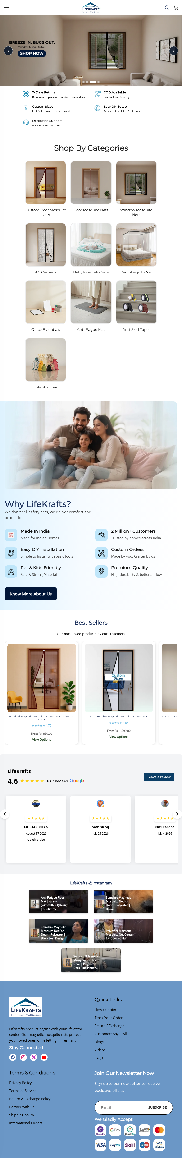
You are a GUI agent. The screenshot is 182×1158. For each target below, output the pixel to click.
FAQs (99, 1058)
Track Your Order (109, 1017)
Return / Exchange (109, 1025)
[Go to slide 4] (98, 82)
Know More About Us (31, 594)
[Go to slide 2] (87, 82)
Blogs (99, 1041)
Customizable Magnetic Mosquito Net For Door (118, 716)
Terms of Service (22, 1090)
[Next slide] (173, 50)
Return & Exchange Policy (30, 1098)
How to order (105, 1009)
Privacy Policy (20, 1082)
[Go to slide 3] (93, 82)
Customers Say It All (111, 1033)
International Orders (25, 1123)
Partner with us (21, 1106)
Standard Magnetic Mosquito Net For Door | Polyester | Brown (42, 718)
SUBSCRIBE (157, 1107)
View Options (41, 739)
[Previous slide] (8, 50)
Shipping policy (21, 1114)
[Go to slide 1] (83, 82)
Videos (100, 1049)
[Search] (167, 8)
